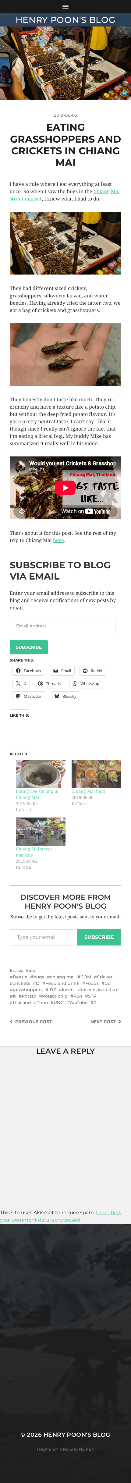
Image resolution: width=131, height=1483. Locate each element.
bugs (38, 977)
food (31, 970)
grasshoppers (28, 989)
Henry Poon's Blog (66, 20)
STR (92, 996)
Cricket (105, 977)
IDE (52, 989)
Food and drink (62, 983)
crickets (21, 983)
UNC (58, 1002)
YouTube (78, 1002)
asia (19, 970)
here (58, 540)
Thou (42, 1002)
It (14, 996)
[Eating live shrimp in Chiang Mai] (41, 774)
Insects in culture (100, 989)
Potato (29, 996)
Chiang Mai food (88, 791)
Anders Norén (77, 1449)
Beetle (20, 977)
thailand (22, 1002)
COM (85, 977)
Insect (68, 989)
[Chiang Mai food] (96, 774)
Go (107, 983)
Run (77, 996)
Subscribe (29, 647)
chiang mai (62, 977)
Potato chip (55, 996)
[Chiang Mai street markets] (41, 832)
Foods (92, 983)
